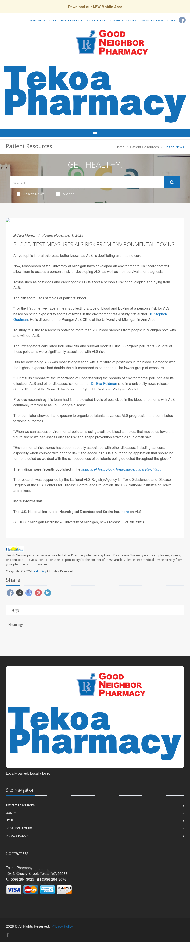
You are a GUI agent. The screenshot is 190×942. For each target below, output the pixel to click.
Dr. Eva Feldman (104, 383)
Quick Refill (96, 20)
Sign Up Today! (152, 20)
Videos (69, 193)
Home (120, 146)
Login (171, 20)
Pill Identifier (71, 20)
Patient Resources (144, 146)
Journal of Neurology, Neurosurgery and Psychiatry (121, 469)
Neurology (15, 624)
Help (52, 20)
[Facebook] (182, 20)
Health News (34, 193)
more (125, 511)
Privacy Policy (17, 835)
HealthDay (38, 571)
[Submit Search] (172, 182)
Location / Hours (123, 20)
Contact (12, 813)
